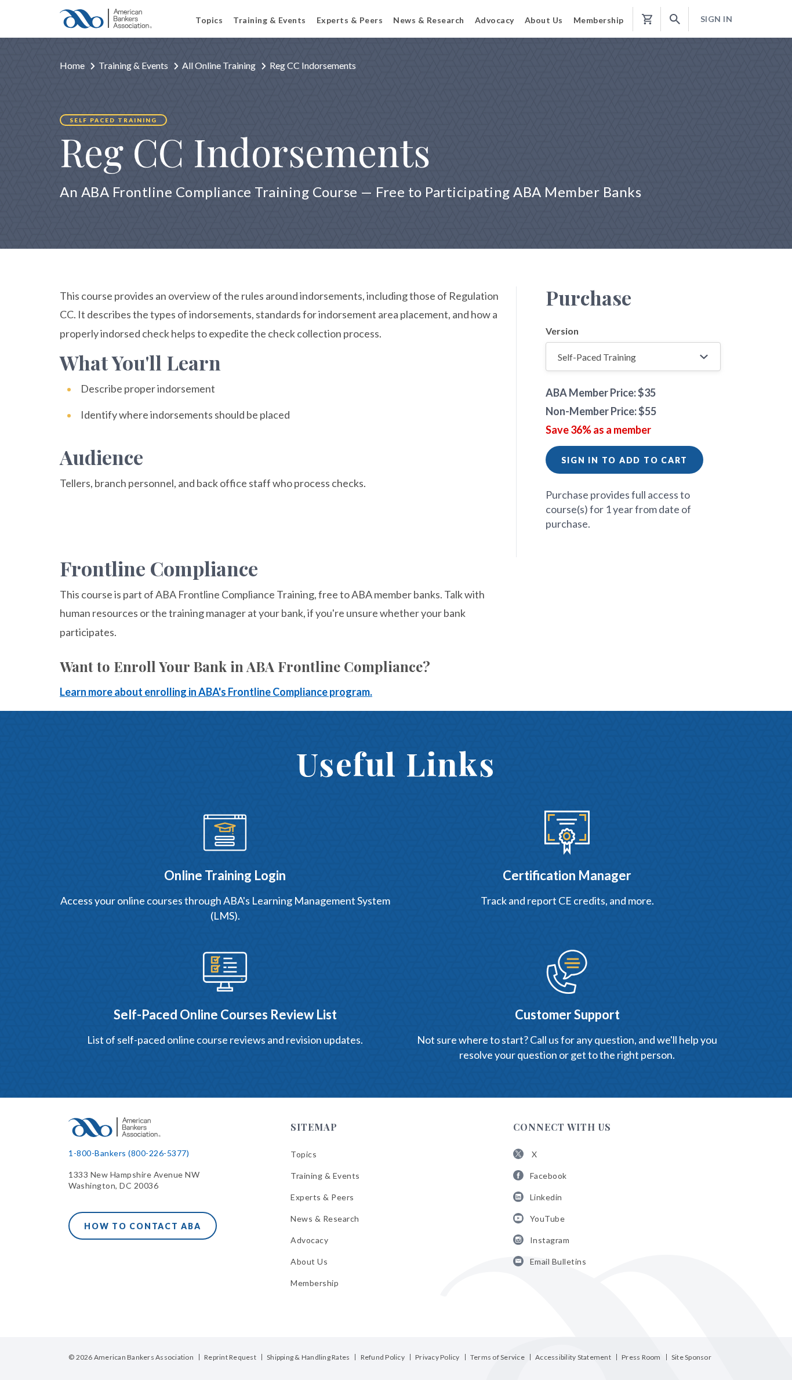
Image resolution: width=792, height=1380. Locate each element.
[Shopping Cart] (647, 19)
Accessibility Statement (573, 1357)
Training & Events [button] (269, 20)
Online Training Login (225, 875)
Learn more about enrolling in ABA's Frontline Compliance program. (216, 691)
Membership (314, 1283)
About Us (309, 1261)
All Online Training (219, 65)
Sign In (716, 19)
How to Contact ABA (142, 1226)
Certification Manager (567, 875)
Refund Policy (383, 1357)
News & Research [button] (428, 20)
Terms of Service (497, 1357)
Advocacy (309, 1240)
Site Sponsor (691, 1357)
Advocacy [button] (494, 20)
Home (72, 65)
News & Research (324, 1218)
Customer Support (567, 1014)
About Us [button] (544, 20)
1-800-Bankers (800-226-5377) (128, 1153)
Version (562, 330)
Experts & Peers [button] (350, 20)
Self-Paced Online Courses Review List (225, 1014)
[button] (675, 19)
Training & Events (133, 65)
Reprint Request (230, 1357)
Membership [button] (598, 20)
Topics (303, 1154)
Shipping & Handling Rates (308, 1357)
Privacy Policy (437, 1357)
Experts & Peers (322, 1197)
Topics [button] (209, 20)
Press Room (641, 1357)
